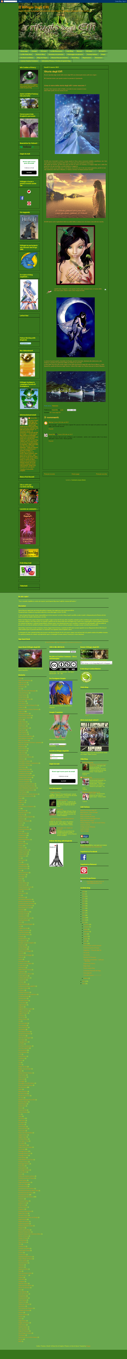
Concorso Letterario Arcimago (26, 784)
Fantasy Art (21, 847)
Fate (19, 858)
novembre (86, 927)
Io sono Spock (22, 965)
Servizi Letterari (22, 1261)
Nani (19, 1114)
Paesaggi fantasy (23, 1151)
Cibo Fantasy (22, 767)
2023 (83, 898)
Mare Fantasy (22, 1075)
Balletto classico (22, 724)
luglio (85, 934)
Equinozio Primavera (24, 821)
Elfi (51, 412)
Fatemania (55, 406)
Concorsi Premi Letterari (24, 777)
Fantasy (20, 845)
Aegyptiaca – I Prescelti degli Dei (92, 950)
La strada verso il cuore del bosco (27, 994)
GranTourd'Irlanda (23, 920)
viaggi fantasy (22, 1320)
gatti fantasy (21, 897)
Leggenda (21, 1007)
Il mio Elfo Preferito (23, 932)
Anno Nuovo (21, 701)
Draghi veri (21, 802)
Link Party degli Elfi (23, 1048)
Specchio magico (23, 1283)
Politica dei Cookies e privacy (26, 1176)
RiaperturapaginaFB (23, 1223)
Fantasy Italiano (92, 54)
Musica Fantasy (22, 1112)
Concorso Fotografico (24, 781)
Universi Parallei (22, 1314)
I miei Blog (69, 51)
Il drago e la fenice (55, 792)
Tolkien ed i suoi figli (23, 1304)
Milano (20, 1089)
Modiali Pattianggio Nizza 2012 (26, 1099)
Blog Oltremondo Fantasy (87, 820)
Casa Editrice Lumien (24, 765)
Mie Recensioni (22, 1087)
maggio (86, 938)
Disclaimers (98, 57)
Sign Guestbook (61, 642)
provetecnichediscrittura (24, 1211)
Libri (19, 1021)
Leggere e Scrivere (23, 1011)
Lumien (20, 1060)
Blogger (88, 1346)
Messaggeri (21, 1081)
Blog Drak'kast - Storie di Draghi (89, 812)
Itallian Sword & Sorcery (24, 969)
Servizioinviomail (23, 1263)
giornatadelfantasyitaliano (25, 905)
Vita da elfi (60, 809)
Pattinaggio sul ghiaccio (75, 54)
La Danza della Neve (24, 978)
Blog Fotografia (22, 732)
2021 (83, 903)
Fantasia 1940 (22, 843)
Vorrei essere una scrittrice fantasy (27, 1337)
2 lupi (19, 678)
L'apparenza (21, 971)
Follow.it (20, 881)
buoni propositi (22, 750)
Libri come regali (22, 1023)
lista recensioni (22, 1050)
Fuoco (20, 891)
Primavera (21, 1199)
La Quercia (21, 990)
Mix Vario (20, 1097)
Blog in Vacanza (22, 734)
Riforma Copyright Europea (25, 1225)
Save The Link (22, 1242)
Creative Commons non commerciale (91, 847)
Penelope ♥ (87, 715)
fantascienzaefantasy (24, 839)
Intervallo (20, 953)
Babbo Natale (22, 722)
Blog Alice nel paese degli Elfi (88, 810)
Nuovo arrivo (21, 1130)
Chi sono (44, 51)
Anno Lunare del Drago (24, 699)
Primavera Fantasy (23, 1201)
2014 (83, 920)
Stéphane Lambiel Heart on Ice (91, 792)
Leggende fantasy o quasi (25, 1009)
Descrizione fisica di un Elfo (25, 796)
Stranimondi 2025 (23, 1298)
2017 (83, 913)
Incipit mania (21, 945)
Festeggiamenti (22, 864)
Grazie (20, 922)
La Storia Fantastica (23, 992)
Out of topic (21, 1149)
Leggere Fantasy (22, 1013)
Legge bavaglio (22, 1004)
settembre (87, 931)
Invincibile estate (23, 961)
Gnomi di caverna (85, 825)
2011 (83, 983)
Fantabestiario (22, 835)
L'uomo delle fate (23, 976)
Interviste (20, 957)
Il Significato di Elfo (62, 800)
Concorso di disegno (23, 779)
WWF (19, 1341)
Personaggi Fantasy (23, 1170)
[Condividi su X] (72, 410)
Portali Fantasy (22, 1180)
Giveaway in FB (22, 916)
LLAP (19, 1054)
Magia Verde (86, 966)
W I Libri (20, 1339)
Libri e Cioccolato (23, 1027)
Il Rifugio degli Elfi (34, 7)
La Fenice (21, 982)
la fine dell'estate (22, 984)
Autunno (20, 719)
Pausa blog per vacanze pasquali (92, 945)
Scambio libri (21, 1246)
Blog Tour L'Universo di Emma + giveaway (29, 742)
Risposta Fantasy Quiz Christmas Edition (29, 1234)
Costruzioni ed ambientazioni (26, 790)
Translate (62, 746)
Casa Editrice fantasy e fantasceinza (28, 763)
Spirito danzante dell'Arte (25, 1285)
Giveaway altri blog (23, 911)
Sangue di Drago (22, 1238)
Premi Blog (75, 57)
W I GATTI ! (102, 51)
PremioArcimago (22, 1186)
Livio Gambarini (22, 1052)
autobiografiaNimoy (23, 713)
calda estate (21, 752)
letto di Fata (21, 1017)
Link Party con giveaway (25, 1046)
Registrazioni (87, 57)
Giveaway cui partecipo (56, 54)
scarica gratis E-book (24, 1250)
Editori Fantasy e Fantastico (26, 806)
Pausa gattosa (22, 1168)
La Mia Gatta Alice (26, 54)
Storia (20, 1289)
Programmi (21, 1209)
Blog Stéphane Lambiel (24, 738)
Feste (19, 862)
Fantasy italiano (22, 854)
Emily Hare (21, 814)
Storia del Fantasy (23, 1294)
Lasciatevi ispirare (23, 1000)
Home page (24, 51)
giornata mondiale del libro (25, 901)
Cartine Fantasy (22, 755)
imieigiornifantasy (23, 938)
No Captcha (21, 1122)
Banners (79, 51)
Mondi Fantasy (22, 1104)
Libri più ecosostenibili (24, 1033)
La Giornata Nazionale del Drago (92, 970)
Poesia (20, 1174)
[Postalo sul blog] (70, 410)
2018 (83, 910)
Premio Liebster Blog (89, 968)
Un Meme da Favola (23, 1310)
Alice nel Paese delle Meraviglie (27, 691)
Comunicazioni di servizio (25, 775)
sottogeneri (21, 1281)
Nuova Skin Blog (22, 1128)
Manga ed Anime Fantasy (25, 1073)
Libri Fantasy (21, 1029)
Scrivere (20, 1252)
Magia (20, 1071)
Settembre (21, 1265)
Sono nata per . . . (23, 1275)
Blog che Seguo (42, 57)
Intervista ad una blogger (25, 955)
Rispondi (51, 429)
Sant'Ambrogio (22, 1240)
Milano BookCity (22, 1091)
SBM (19, 1244)
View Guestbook (50, 642)
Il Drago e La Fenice (23, 930)
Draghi (103, 54)
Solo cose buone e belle (24, 1273)
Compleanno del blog (24, 773)
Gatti (19, 895)
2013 (83, 922)
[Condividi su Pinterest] (75, 410)
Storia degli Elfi (56, 412)
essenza (20, 823)
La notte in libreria (23, 988)
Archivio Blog (40, 54)
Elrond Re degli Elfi (23, 812)
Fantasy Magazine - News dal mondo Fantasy (92, 822)
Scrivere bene (22, 1254)
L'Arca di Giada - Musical (25, 973)
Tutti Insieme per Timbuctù (25, 1308)
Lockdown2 (21, 1058)
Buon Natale (93, 793)
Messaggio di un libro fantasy (26, 1083)
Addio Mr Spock (22, 684)
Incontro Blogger (22, 947)
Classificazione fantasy (24, 771)
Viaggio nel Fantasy (23, 1322)
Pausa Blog (21, 1166)
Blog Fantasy (22, 730)
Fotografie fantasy (23, 889)
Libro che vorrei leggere (24, 1037)
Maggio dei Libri (22, 1066)
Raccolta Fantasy (23, 1215)
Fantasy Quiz (22, 856)
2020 (83, 905)
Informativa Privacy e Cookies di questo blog (56, 61)
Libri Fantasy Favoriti (24, 1031)
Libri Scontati (21, 1035)
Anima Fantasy (22, 695)
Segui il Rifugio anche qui (25, 1258)
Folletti (20, 878)
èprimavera (21, 819)
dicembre (86, 924)
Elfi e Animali (21, 810)
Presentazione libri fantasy (25, 1192)
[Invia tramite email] (68, 410)
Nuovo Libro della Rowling (25, 1132)
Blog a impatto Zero (23, 728)
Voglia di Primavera (23, 1331)
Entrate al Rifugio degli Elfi (25, 817)
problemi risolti (22, 1203)
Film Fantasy (21, 874)
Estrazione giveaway (24, 829)
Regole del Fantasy (23, 1221)
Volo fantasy (21, 1335)
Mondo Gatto (21, 1106)
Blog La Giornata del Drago (87, 816)
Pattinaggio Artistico (23, 1163)
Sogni (19, 1271)
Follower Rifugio (22, 883)
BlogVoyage (21, 746)
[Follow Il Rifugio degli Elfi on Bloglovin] (25, 344)
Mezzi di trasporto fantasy (25, 1085)
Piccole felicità (22, 1172)
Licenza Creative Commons (29, 61)
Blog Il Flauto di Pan (85, 814)
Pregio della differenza (24, 1182)
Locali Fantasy (22, 1056)
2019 (83, 908)
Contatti (34, 51)
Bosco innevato (22, 748)
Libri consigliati (22, 1025)
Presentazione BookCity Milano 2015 (28, 1190)
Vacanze (20, 1316)
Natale (20, 1116)
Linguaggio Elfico (23, 1042)
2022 (83, 901)
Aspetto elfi (21, 707)
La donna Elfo (22, 980)
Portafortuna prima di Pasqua (26, 1178)
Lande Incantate (84, 829)
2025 (83, 894)
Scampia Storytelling (24, 1248)
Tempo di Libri (22, 1302)
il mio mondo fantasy (24, 934)
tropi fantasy (21, 1306)
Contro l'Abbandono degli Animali (27, 788)
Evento (20, 831)
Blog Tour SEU (22, 744)
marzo (85, 943)
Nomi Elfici (21, 1124)
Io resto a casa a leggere (25, 963)
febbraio (86, 978)
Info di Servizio (22, 949)
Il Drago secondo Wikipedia (87, 827)
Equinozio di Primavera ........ (91, 957)
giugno (86, 936)
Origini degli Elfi (22, 1145)
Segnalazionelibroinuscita (25, 1256)
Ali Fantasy (21, 686)
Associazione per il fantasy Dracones (28, 709)
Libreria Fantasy (22, 1019)
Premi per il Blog (22, 1184)
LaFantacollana (22, 998)
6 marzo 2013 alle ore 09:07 (61, 422)
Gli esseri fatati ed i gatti (25, 918)
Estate (20, 825)
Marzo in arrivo (22, 1077)
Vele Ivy (51, 422)
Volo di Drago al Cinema (24, 1333)
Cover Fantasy (22, 792)
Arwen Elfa (55, 410)
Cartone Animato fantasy (25, 757)
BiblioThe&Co (22, 726)
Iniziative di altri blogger (24, 951)
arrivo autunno (22, 703)
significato (21, 1267)
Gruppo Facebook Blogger (25, 924)
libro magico (21, 1040)
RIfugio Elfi (21, 1228)
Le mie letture (22, 1002)
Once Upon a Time (23, 1141)
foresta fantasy (22, 885)
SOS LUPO (21, 1279)
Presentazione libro (23, 1194)
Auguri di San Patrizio (89, 963)
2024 (83, 896)
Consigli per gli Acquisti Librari (26, 786)
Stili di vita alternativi (24, 1287)
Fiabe (19, 870)
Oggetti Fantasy (22, 1135)
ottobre (86, 929)
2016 (83, 915)
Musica (20, 1108)
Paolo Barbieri (22, 1157)
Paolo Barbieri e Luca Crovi (25, 1159)
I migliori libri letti (23, 928)
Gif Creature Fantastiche (25, 899)
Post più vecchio (101, 474)
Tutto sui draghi (84, 831)
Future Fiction (22, 893)
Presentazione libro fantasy (25, 1196)
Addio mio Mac (22, 682)
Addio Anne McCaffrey (24, 680)
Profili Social (21, 1205)
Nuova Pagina (22, 1126)
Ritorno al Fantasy (23, 1236)
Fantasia (20, 841)
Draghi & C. (21, 800)
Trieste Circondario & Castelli (97, 779)
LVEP (19, 1064)
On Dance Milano (23, 1139)
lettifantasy (21, 1015)
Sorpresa (20, 1277)
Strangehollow (22, 1296)
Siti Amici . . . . (90, 51)
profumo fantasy (22, 1207)
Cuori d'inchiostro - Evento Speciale (28, 794)
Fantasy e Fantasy (23, 850)
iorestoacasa (21, 967)
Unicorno (20, 1312)
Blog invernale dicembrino (25, 736)
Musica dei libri (22, 1110)
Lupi (19, 1062)
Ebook (20, 804)
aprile (85, 941)
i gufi (19, 926)
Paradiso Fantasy (23, 1161)
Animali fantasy (22, 697)
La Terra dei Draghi (23, 996)
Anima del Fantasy (23, 693)
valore (20, 1318)
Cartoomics (21, 759)
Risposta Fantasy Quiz (24, 1232)
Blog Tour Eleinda (23, 740)
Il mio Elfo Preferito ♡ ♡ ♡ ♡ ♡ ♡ (92, 975)
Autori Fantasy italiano (24, 717)
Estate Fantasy (22, 827)
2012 (83, 981)
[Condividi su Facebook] (73, 410)
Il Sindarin (21, 936)
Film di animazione (23, 872)
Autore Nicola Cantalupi (24, 715)
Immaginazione (22, 940)
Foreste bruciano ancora (24, 887)
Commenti (54, 758)
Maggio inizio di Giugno (24, 1069)
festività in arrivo (22, 868)
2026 (83, 891)
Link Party (21, 1044)
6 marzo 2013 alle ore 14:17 (65, 434)
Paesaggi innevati (23, 1155)
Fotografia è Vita (87, 777)
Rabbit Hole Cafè (23, 1213)
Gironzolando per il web (24, 907)
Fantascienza (22, 837)
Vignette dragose (23, 1327)
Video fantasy (22, 1325)
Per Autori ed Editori (27, 57)
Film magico (21, 876)
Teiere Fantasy (22, 1300)
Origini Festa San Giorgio (25, 1147)
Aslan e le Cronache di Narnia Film (27, 705)
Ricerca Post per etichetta (59, 57)
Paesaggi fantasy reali (24, 1153)
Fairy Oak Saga (22, 833)
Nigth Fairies (21, 1120)
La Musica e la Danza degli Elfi (26, 986)
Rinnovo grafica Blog (24, 1230)
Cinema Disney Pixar (24, 769)
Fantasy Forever (22, 852)
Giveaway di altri (22, 914)
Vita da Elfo (86, 955)
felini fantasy (21, 860)
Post (53, 755)
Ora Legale (21, 1143)
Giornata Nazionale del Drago (26, 903)
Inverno (20, 959)
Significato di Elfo (23, 1269)
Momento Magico (23, 1102)
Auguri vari (21, 711)
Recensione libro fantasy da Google (28, 1217)
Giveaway (21, 909)
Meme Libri (21, 1079)
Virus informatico (23, 1329)
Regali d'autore (22, 1219)
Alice (19, 688)
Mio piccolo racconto (24, 1095)
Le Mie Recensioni (56, 51)
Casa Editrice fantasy (24, 761)
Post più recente (49, 474)
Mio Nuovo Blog (22, 1093)
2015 (83, 917)
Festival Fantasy (22, 866)
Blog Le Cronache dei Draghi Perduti (90, 818)
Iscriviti (29, 172)
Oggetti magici (22, 1137)
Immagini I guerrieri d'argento (26, 943)
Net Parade (21, 1118)
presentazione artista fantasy (26, 1188)
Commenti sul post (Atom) (78, 480)
